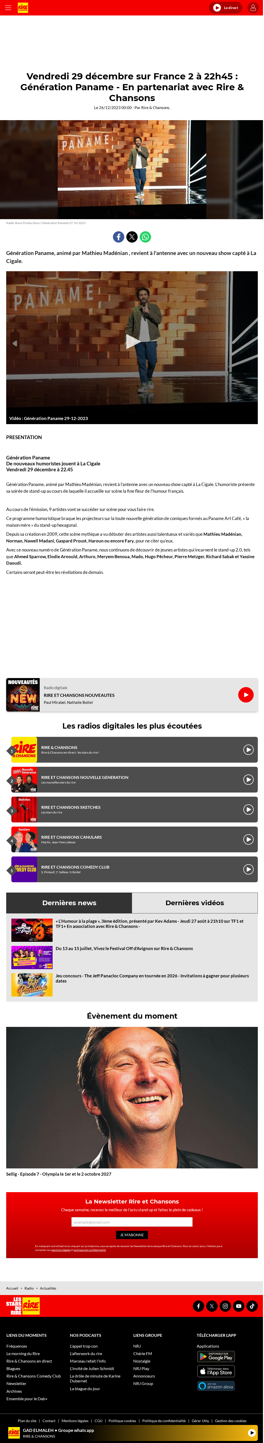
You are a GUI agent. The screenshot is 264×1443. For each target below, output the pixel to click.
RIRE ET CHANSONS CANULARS (71, 837)
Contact (49, 1421)
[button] (132, 341)
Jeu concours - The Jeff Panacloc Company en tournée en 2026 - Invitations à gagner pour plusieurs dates (152, 978)
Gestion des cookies (230, 1421)
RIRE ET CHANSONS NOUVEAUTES (79, 695)
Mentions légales (75, 1421)
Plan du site (27, 1421)
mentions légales (60, 1249)
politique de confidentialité (90, 1249)
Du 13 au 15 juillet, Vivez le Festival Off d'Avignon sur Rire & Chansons (124, 948)
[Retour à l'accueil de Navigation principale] (23, 8)
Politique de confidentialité (164, 1421)
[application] (132, 342)
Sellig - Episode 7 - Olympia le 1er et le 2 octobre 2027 (58, 1174)
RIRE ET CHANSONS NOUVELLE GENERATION (84, 777)
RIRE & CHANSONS (59, 747)
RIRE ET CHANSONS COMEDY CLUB (75, 866)
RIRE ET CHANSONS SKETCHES (71, 807)
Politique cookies (122, 1421)
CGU (98, 1421)
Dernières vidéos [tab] (195, 903)
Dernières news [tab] (69, 903)
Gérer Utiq (200, 1421)
